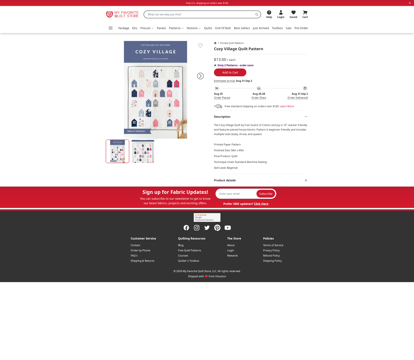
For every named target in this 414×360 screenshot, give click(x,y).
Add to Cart (230, 72)
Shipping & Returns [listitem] (142, 261)
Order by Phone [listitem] (140, 250)
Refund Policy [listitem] (271, 255)
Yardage (123, 28)
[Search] (257, 14)
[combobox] (202, 14)
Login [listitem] (230, 250)
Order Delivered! (298, 97)
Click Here (261, 204)
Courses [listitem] (183, 255)
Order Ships (258, 97)
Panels (161, 28)
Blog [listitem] (181, 245)
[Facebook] (186, 227)
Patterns (175, 28)
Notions (192, 28)
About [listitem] (231, 245)
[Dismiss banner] (409, 3)
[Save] (200, 45)
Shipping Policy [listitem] (272, 261)
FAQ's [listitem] (134, 255)
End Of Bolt (223, 28)
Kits (134, 28)
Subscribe (265, 194)
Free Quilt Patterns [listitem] (189, 250)
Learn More (287, 106)
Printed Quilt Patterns (232, 43)
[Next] (200, 75)
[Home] (215, 43)
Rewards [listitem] (232, 255)
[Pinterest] (217, 227)
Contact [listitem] (135, 245)
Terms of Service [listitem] (273, 245)
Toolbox (277, 28)
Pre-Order (301, 28)
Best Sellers (242, 28)
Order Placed (222, 97)
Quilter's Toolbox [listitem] (188, 261)
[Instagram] (196, 227)
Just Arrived (261, 28)
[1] (142, 151)
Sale (288, 28)
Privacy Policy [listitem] (271, 250)
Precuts (145, 28)
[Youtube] (227, 227)
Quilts (208, 28)
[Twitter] (207, 227)
